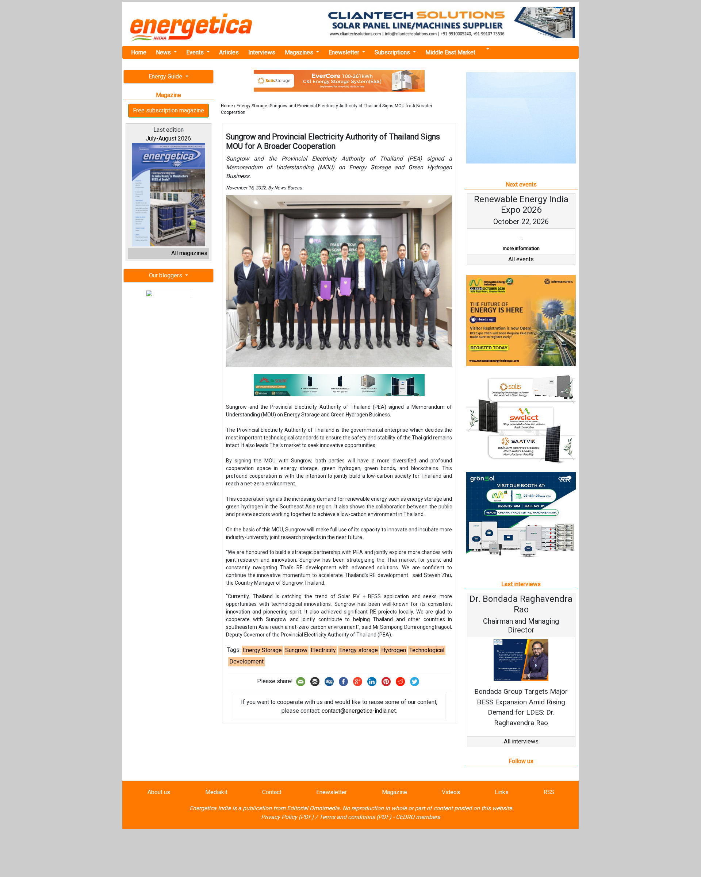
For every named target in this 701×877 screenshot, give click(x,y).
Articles (229, 52)
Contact (271, 792)
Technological (426, 650)
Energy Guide (166, 76)
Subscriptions (393, 52)
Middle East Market (450, 52)
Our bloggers (166, 275)
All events (521, 259)
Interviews (261, 52)
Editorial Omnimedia (313, 808)
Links (502, 792)
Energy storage (358, 650)
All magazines (189, 253)
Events (195, 52)
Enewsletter (345, 52)
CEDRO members (418, 816)
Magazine (394, 792)
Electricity (323, 650)
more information (521, 248)
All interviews (521, 741)
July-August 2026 (168, 138)
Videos (451, 792)
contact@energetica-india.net (359, 710)
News (164, 52)
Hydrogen (393, 650)
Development (246, 661)
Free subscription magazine (168, 110)
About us (159, 792)
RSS (549, 792)
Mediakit (216, 792)
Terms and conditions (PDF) (355, 816)
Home (138, 52)
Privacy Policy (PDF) (287, 816)
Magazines (300, 52)
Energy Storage (252, 105)
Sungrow (296, 650)
